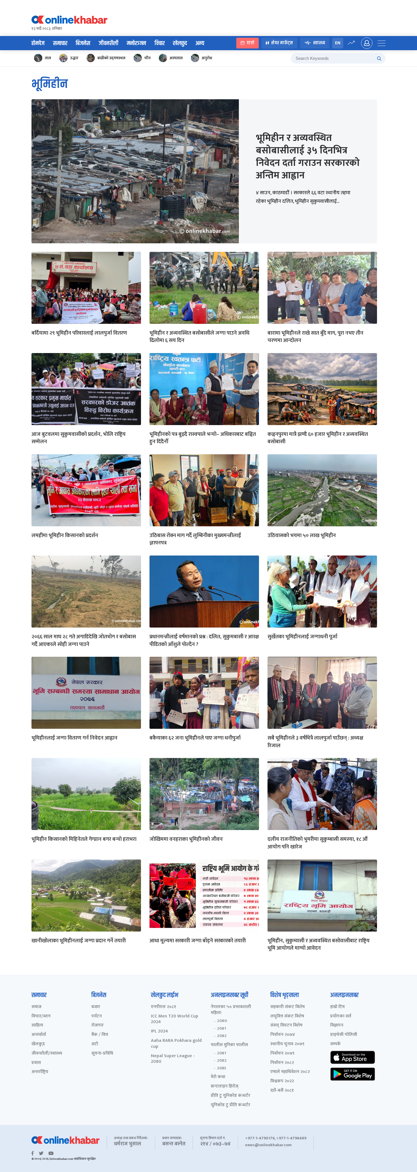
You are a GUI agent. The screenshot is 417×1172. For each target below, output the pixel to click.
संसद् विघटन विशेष (286, 1026)
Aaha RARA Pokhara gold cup (176, 1044)
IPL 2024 (159, 1031)
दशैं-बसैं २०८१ (282, 1091)
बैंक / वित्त (99, 1035)
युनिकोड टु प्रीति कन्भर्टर (230, 1105)
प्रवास (36, 1063)
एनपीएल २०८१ (163, 1007)
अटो (94, 1044)
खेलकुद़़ (38, 1044)
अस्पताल (176, 58)
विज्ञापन (336, 1026)
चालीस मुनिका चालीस (229, 1045)
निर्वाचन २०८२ (282, 1063)
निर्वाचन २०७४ (282, 1035)
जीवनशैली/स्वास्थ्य (46, 1054)
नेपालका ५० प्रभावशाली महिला (231, 1010)
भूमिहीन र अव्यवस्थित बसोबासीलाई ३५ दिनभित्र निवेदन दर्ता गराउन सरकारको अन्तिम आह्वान (308, 157)
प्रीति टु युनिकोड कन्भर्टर (230, 1096)
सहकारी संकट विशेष (287, 1007)
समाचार (60, 43)
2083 (221, 1068)
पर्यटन (96, 1016)
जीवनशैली (108, 43)
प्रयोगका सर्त (340, 1016)
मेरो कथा (218, 1077)
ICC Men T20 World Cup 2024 (174, 1019)
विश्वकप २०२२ (282, 1081)
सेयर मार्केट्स (282, 43)
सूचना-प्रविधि (102, 1054)
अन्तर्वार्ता (38, 1035)
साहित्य (37, 1026)
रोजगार (97, 1026)
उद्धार (74, 58)
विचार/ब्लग (41, 1016)
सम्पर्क (335, 1044)
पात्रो (250, 43)
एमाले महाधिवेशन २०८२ (290, 1072)
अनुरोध (207, 58)
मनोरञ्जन (136, 43)
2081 (221, 1028)
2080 (222, 1021)
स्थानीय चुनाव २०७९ (287, 1044)
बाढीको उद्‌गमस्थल (111, 58)
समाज (36, 1007)
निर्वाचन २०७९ (282, 1054)
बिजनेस (83, 43)
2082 (222, 1036)
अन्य (199, 43)
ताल (48, 58)
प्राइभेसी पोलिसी (343, 1035)
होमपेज (38, 43)
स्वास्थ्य (319, 43)
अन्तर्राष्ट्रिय (39, 1072)
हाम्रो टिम (337, 1007)
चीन (147, 58)
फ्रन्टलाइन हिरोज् (224, 1086)
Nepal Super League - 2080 (173, 1059)
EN (337, 43)
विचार (160, 43)
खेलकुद (180, 43)
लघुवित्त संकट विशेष (287, 1016)
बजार (95, 1007)
